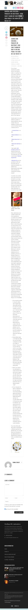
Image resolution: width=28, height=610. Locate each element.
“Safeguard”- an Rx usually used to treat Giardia (15, 208)
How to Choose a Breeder (9, 556)
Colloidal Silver (15, 130)
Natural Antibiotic (15, 134)
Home (6, 548)
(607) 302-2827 (9, 535)
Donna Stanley (15, 56)
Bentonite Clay (15, 160)
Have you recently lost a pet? (10, 554)
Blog (13, 60)
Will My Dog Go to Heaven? (13, 580)
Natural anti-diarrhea (16, 143)
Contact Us (7, 551)
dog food (16, 62)
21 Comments (13, 65)
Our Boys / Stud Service (9, 559)
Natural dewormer (15, 139)
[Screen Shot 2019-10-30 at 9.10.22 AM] (16, 31)
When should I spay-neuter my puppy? (15, 574)
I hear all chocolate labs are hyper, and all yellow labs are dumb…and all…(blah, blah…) (16, 569)
